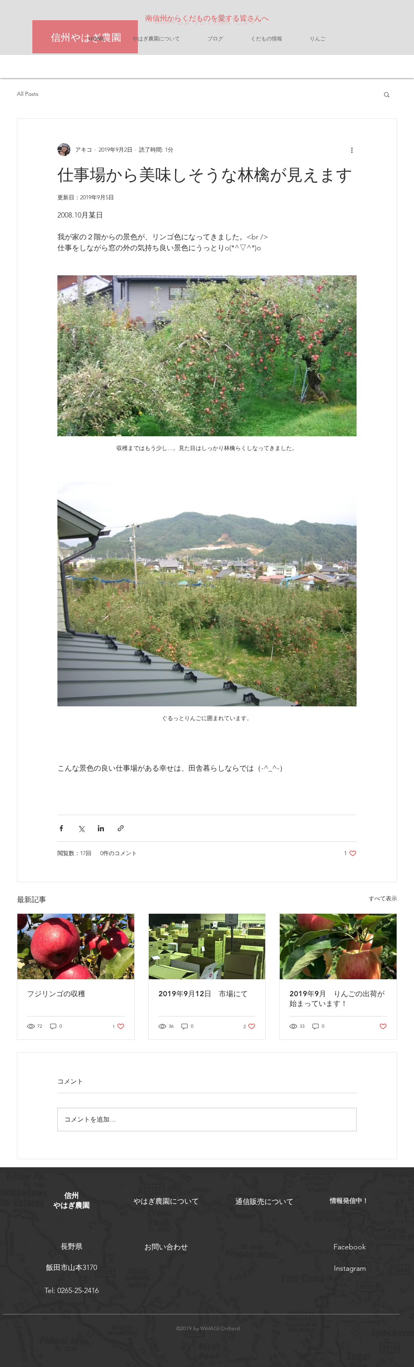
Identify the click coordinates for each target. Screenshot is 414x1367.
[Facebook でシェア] (61, 828)
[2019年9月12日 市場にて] (207, 946)
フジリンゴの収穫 (56, 993)
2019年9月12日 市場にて (203, 993)
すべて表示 (383, 898)
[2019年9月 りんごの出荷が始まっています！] (338, 946)
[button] (387, 94)
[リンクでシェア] (121, 828)
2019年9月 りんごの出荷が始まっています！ (336, 998)
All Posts (27, 93)
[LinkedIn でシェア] (101, 828)
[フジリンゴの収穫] (75, 946)
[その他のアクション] (352, 149)
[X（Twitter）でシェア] (81, 828)
